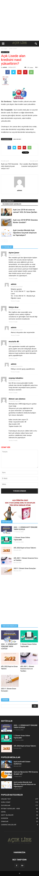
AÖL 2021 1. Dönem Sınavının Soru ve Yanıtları (27, 669)
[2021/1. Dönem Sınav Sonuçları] (6, 571)
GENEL (3, 812)
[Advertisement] (19, 20)
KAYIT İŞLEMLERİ (7, 815)
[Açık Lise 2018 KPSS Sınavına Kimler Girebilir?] (6, 222)
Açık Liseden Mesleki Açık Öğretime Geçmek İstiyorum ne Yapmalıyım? (25, 232)
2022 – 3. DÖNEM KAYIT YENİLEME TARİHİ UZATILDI (9, 646)
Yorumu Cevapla (13, 278)
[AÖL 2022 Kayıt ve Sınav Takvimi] (6, 550)
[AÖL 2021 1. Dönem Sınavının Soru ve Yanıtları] (6, 561)
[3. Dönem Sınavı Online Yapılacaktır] (6, 540)
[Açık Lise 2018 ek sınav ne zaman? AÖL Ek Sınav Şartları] (6, 212)
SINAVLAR (4, 821)
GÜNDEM (4, 818)
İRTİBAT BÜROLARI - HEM (10, 809)
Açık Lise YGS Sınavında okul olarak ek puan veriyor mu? (9, 166)
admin (5, 67)
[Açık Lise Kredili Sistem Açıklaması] (6, 764)
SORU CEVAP (5, 52)
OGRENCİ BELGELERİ (8, 825)
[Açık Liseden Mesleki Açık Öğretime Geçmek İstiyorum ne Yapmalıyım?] (6, 232)
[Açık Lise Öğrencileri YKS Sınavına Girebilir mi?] (6, 774)
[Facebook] (16, 865)
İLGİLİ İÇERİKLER (8, 201)
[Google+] (22, 865)
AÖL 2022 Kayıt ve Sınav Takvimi (25, 548)
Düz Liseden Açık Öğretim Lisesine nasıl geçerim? (29, 165)
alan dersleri (17, 139)
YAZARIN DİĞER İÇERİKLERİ (11, 204)
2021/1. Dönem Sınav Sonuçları (25, 568)
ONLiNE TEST (6, 799)
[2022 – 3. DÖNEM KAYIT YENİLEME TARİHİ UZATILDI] (6, 530)
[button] (36, 44)
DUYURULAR (5, 805)
